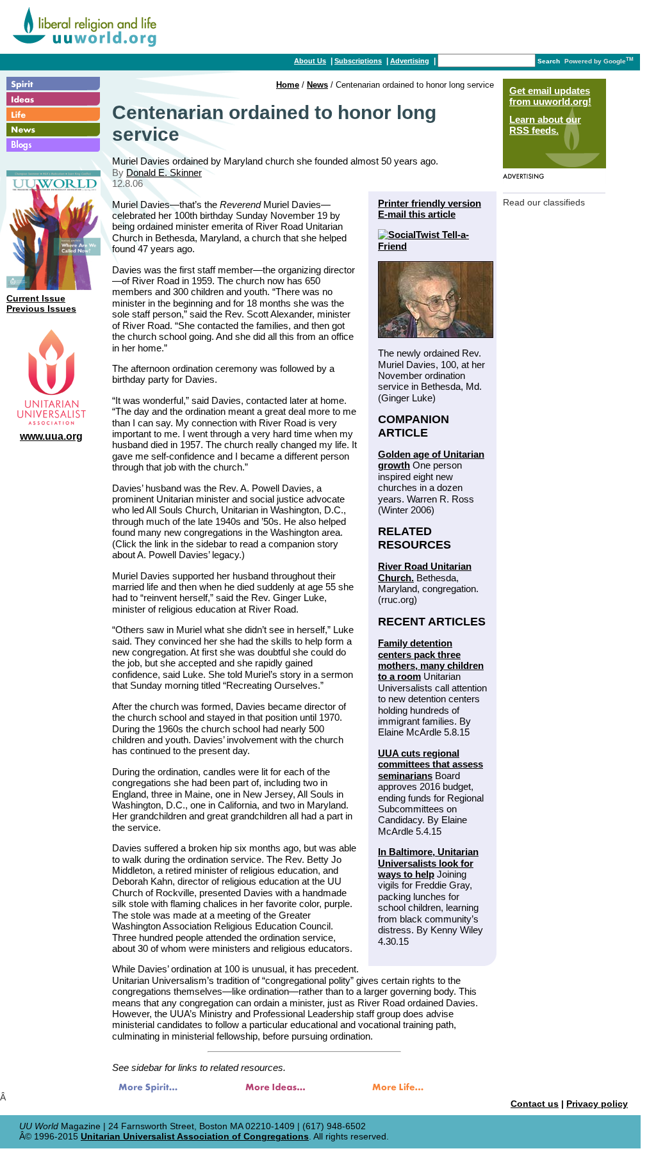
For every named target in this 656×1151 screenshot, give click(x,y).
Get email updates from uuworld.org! (550, 96)
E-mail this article (416, 214)
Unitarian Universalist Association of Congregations (195, 1136)
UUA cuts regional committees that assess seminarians (430, 764)
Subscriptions (358, 61)
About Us (310, 61)
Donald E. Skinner (164, 172)
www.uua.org (51, 436)
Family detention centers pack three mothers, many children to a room (431, 660)
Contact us (535, 1104)
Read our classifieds (544, 202)
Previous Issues (41, 309)
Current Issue (35, 298)
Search (548, 61)
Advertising (409, 61)
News (317, 85)
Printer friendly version (429, 203)
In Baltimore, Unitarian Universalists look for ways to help (428, 863)
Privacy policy (597, 1104)
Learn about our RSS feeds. (545, 125)
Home (287, 85)
